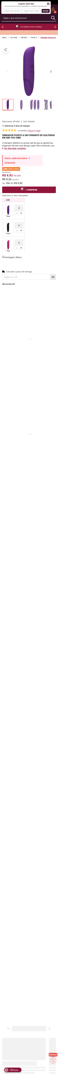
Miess (4, 37)
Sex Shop (13, 37)
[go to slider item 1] (21, 104)
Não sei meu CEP (8, 284)
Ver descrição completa (15, 148)
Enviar (46, 11)
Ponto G (34, 37)
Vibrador (24, 37)
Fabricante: (11, 121)
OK (53, 277)
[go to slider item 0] (7, 104)
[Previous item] (2, 27)
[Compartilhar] (5, 49)
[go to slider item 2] (34, 104)
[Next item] (55, 27)
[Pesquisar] (53, 18)
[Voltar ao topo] (53, 1068)
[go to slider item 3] (48, 104)
